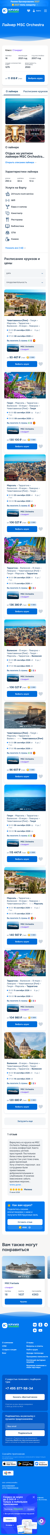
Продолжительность (16, 282)
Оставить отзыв (25, 1222)
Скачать (9, 1519)
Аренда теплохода (34, 1353)
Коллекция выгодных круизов (36, 1361)
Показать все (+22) (14, 248)
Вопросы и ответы (34, 1346)
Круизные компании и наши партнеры (36, 1366)
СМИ (4, 1346)
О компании (7, 1343)
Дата (8, 273)
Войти (38, 11)
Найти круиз (32, 1349)
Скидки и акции (9, 1349)
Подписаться (25, 1433)
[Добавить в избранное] (40, 364)
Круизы (23, 1301)
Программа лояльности (37, 1356)
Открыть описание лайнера (19, 162)
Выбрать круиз (35, 78)
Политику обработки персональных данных (22, 1440)
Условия (30, 1509)
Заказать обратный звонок (25, 1397)
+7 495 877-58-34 (19, 1388)
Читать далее (15, 1185)
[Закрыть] (33, 1497)
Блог (4, 1353)
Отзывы (29, 1343)
